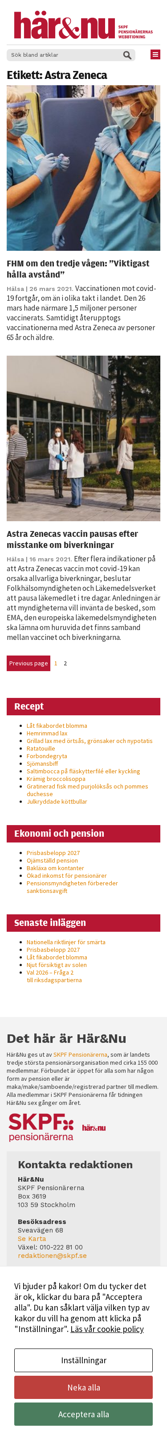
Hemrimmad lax (47, 733)
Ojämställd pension (52, 860)
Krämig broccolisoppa (56, 779)
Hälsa (15, 288)
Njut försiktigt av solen (57, 965)
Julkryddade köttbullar (57, 801)
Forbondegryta (47, 756)
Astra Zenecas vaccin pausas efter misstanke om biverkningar (72, 539)
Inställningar (83, 1360)
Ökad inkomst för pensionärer (67, 875)
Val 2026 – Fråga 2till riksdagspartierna (54, 976)
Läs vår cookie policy (107, 1329)
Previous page (28, 663)
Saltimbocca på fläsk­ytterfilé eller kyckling (83, 771)
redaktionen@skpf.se (52, 1256)
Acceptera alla (83, 1414)
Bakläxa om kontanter (55, 868)
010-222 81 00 (61, 1247)
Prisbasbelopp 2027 (53, 853)
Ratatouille (41, 748)
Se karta (32, 1239)
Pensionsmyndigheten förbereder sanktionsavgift (72, 887)
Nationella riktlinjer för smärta (66, 942)
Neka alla (83, 1387)
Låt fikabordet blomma (57, 726)
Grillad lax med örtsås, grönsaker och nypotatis (90, 741)
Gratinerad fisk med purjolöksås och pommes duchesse (87, 790)
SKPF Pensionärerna (80, 1054)
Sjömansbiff (42, 763)
